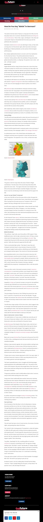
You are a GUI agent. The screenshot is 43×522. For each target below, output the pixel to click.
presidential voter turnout (17, 310)
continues (6, 443)
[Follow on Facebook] (20, 11)
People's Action (28, 497)
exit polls (30, 238)
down (21, 384)
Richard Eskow (8, 28)
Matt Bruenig (9, 324)
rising (11, 282)
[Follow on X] (23, 11)
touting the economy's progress (23, 332)
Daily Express (11, 179)
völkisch (26, 94)
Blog (17, 28)
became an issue (31, 288)
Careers (21, 501)
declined (16, 337)
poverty (14, 382)
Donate (8, 492)
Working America (18, 348)
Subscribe (8, 481)
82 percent (24, 286)
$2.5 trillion (31, 388)
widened (20, 297)
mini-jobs (12, 275)
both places (11, 37)
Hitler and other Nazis (20, 99)
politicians (8, 88)
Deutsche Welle (11, 158)
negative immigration (16, 81)
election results (17, 44)
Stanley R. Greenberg (26, 395)
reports (17, 217)
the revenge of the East (31, 130)
